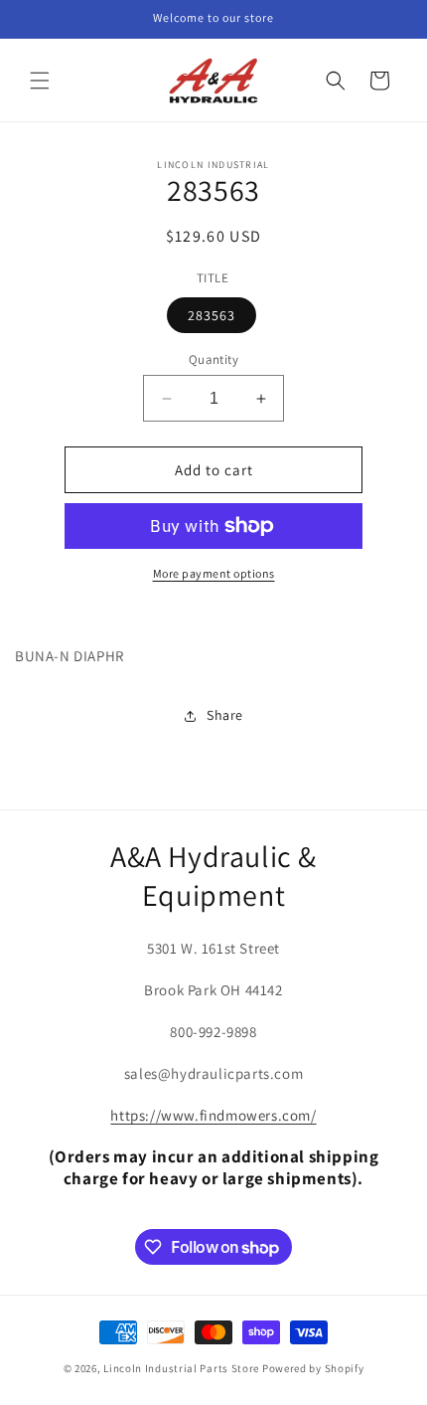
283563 (211, 315)
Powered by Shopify (313, 1368)
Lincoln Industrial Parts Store (181, 1368)
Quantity (213, 359)
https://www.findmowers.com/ (213, 1115)
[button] (40, 80)
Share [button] (225, 715)
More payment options (214, 573)
